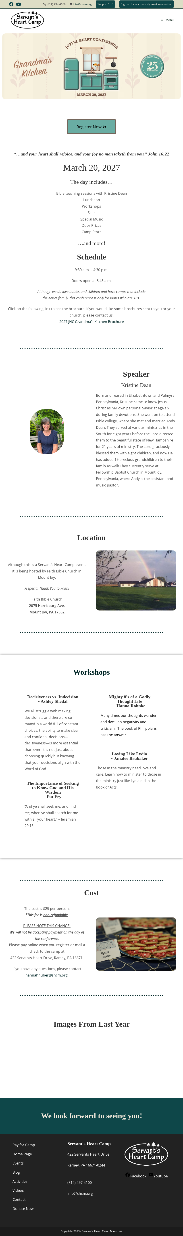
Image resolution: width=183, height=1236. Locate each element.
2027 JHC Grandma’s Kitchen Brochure (91, 321)
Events (18, 1163)
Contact (19, 1199)
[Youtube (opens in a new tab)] (18, 4)
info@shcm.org (82, 4)
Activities (19, 1181)
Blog (16, 1172)
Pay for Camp (23, 1144)
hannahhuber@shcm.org (46, 975)
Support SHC (105, 4)
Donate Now (22, 1208)
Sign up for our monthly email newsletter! (146, 4)
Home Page (22, 1154)
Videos (18, 1190)
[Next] (175, 1055)
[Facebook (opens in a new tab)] (12, 4)
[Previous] (7, 1055)
